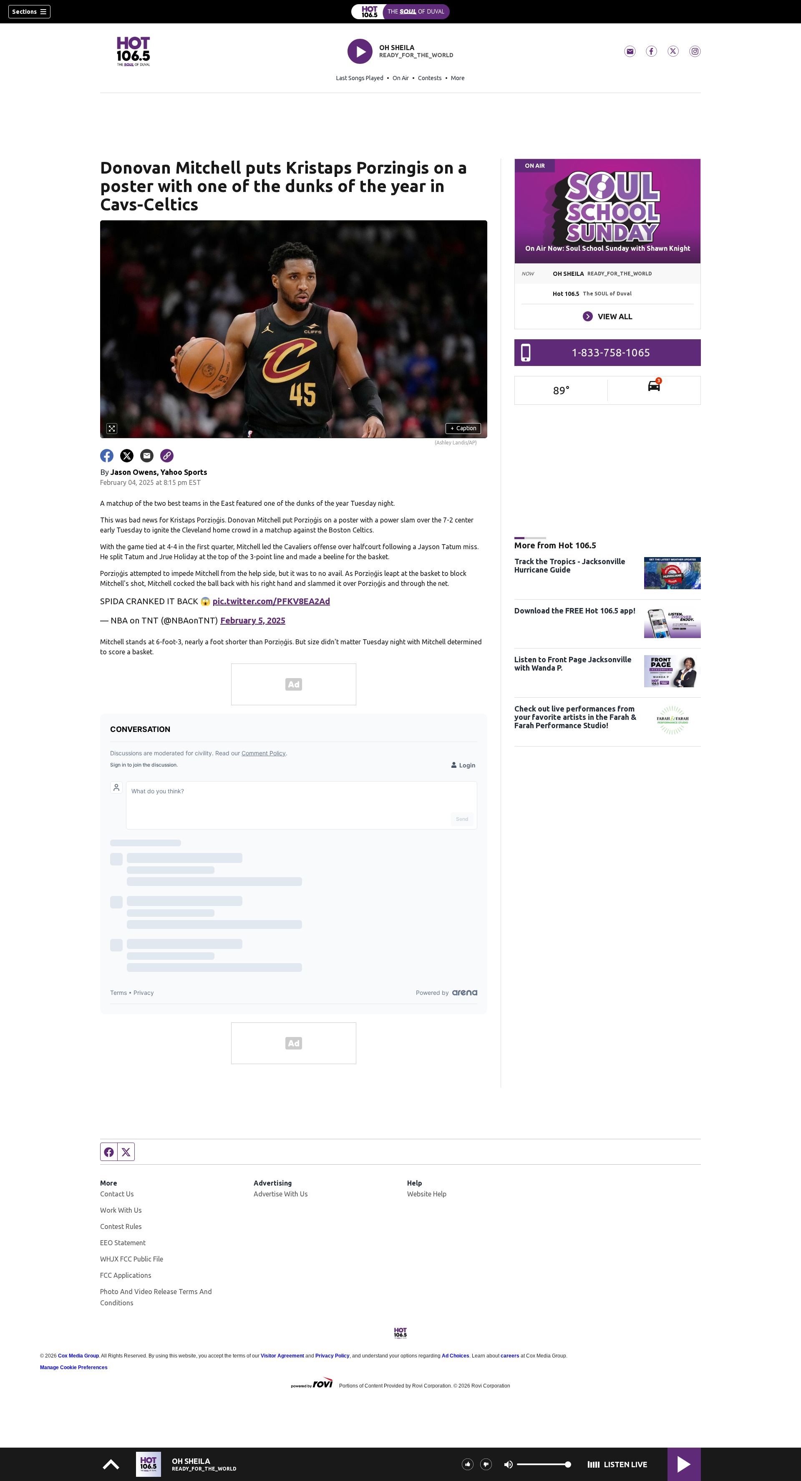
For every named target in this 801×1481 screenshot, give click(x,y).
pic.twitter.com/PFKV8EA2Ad (271, 601)
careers (510, 1356)
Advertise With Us (281, 1194)
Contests (430, 78)
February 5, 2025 (252, 620)
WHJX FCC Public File (131, 1259)
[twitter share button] (127, 455)
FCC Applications (125, 1275)
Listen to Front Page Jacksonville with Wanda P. (573, 663)
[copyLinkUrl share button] (167, 455)
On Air (401, 78)
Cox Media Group (78, 1356)
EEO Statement (123, 1242)
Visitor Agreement (282, 1356)
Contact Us (117, 1194)
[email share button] (147, 455)
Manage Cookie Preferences (74, 1367)
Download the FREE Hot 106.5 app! (574, 610)
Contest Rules (121, 1226)
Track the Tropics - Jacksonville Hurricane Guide (569, 565)
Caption (463, 428)
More (458, 78)
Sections (24, 11)
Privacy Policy (332, 1356)
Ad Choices (455, 1356)
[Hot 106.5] (400, 11)
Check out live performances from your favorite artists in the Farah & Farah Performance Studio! (575, 716)
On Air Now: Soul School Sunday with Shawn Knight (607, 248)
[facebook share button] (106, 455)
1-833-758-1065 (611, 352)
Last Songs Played (359, 78)
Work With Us (121, 1210)
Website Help (426, 1194)
